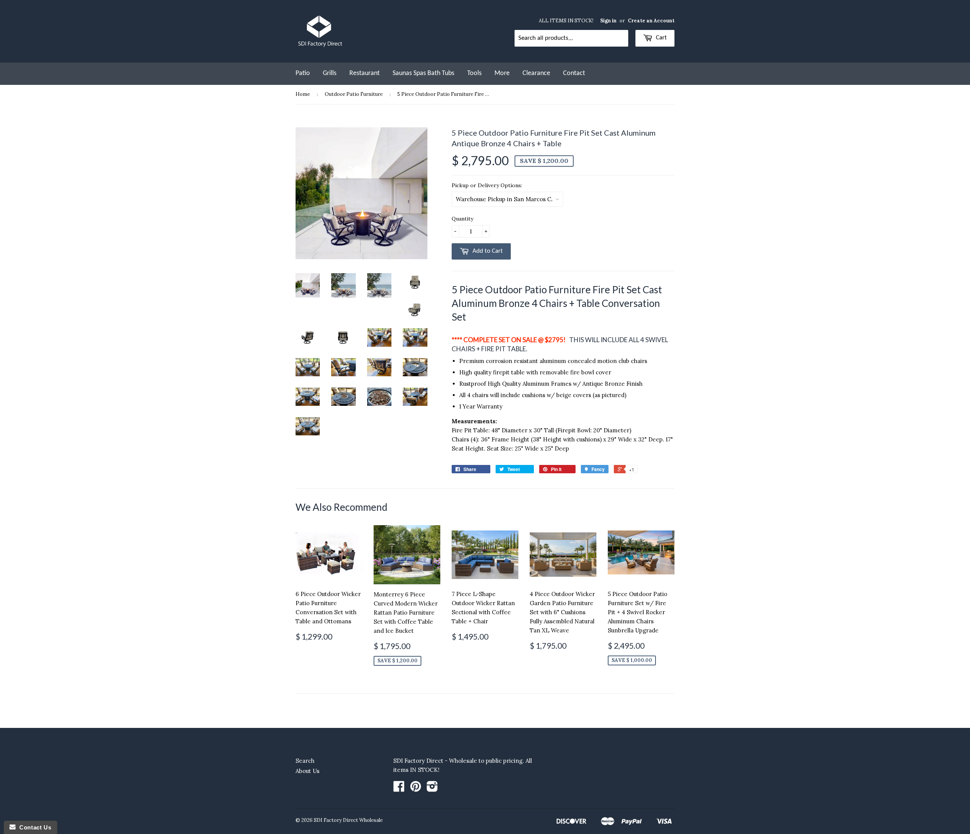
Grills (329, 73)
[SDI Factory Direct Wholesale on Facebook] (399, 788)
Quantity (462, 218)
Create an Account (651, 20)
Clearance (536, 73)
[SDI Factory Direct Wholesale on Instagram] (432, 788)
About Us (307, 771)
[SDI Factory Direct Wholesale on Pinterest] (415, 788)
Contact (574, 73)
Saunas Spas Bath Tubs (423, 73)
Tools (474, 73)
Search (305, 760)
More (502, 73)
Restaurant (364, 73)
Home (303, 94)
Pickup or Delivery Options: (487, 185)
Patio (303, 73)
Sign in (608, 20)
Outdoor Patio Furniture (354, 94)
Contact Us (33, 827)
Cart (660, 37)
